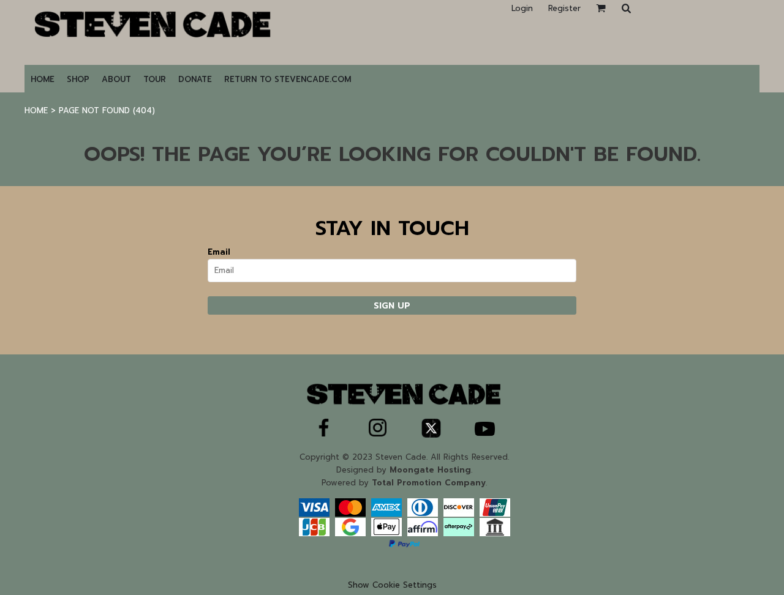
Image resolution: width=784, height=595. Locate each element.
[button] (626, 8)
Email (219, 252)
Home (36, 110)
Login (522, 8)
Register (564, 8)
